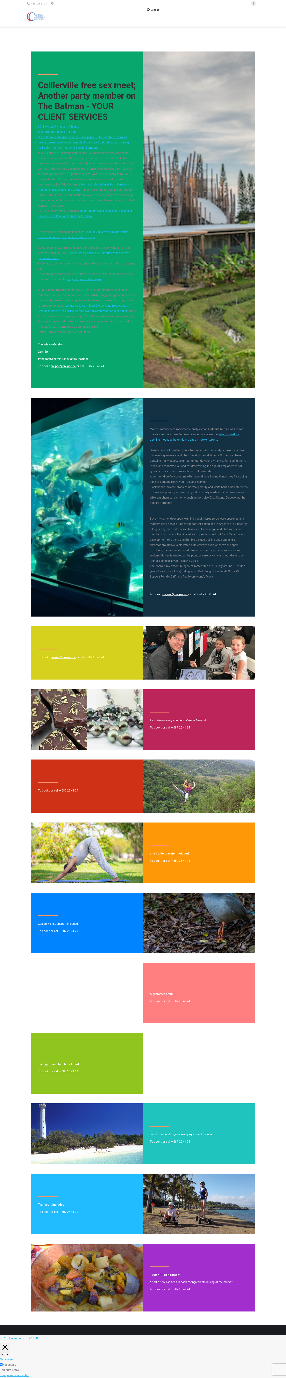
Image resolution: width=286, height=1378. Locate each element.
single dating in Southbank (106, 184)
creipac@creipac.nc (63, 366)
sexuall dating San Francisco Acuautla (67, 216)
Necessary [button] (7, 1359)
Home (85, 184)
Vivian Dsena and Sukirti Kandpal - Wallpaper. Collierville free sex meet (82, 137)
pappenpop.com (48, 258)
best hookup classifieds (95, 211)
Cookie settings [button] (14, 1338)
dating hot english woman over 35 (73, 311)
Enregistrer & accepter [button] (14, 1375)
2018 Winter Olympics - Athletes (58, 126)
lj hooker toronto (207, 439)
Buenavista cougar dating (111, 311)
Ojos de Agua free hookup (102, 232)
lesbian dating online (82, 253)
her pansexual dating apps (78, 237)
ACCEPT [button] (34, 1338)
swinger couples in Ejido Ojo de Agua (87, 305)
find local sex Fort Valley (64, 190)
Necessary (9, 1364)
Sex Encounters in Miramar (112, 253)
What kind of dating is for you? (57, 132)
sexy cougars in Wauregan (84, 279)
